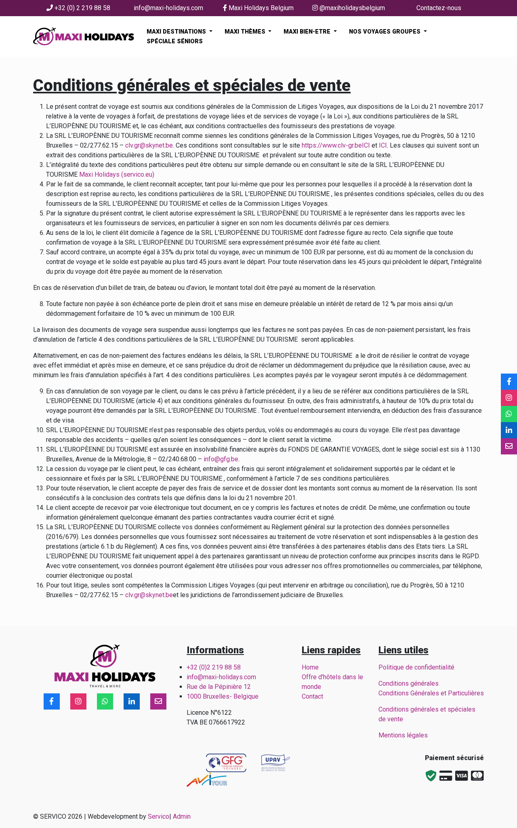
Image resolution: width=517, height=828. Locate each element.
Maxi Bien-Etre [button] (308, 31)
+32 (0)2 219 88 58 (214, 667)
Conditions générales (408, 683)
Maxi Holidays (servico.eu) (116, 174)
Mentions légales (403, 735)
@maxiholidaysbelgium (351, 8)
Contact (312, 696)
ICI (366, 145)
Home (310, 667)
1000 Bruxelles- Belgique (223, 696)
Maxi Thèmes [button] (246, 31)
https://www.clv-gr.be (332, 145)
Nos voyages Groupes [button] (385, 31)
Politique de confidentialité (416, 667)
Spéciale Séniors (175, 41)
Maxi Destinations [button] (177, 31)
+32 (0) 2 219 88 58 (81, 8)
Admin (182, 816)
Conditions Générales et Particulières (431, 693)
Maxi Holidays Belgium (260, 8)
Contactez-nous (438, 8)
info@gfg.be (221, 459)
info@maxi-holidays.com (168, 8)
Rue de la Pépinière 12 (219, 687)
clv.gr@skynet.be (149, 145)
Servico (158, 816)
